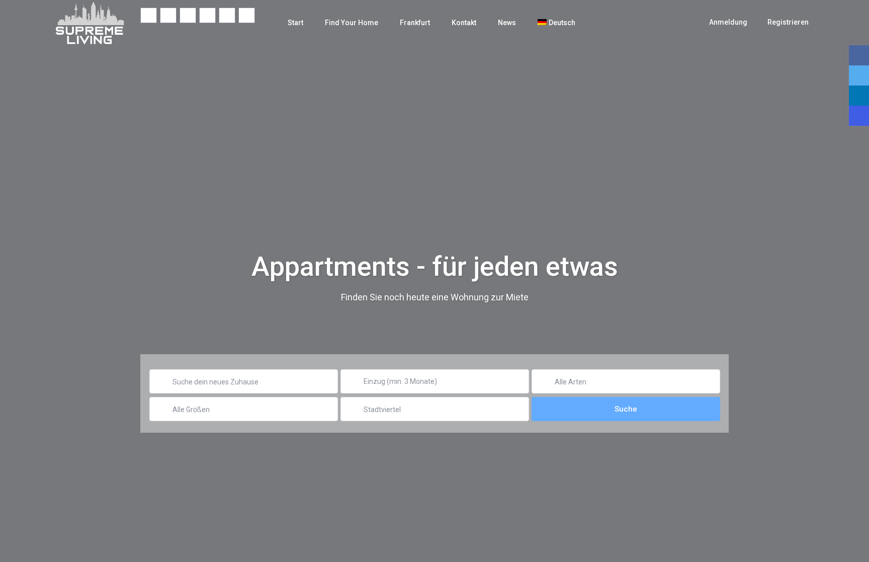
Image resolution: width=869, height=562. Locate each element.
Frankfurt (415, 23)
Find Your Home (351, 23)
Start (295, 23)
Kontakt (464, 23)
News (507, 23)
